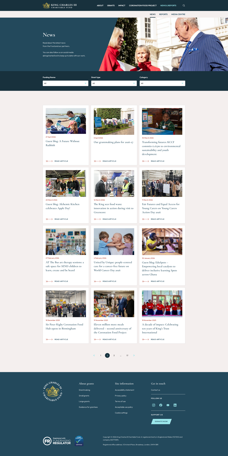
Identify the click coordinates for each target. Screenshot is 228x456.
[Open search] (182, 5)
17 (127, 355)
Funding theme (49, 77)
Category (144, 77)
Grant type (95, 77)
